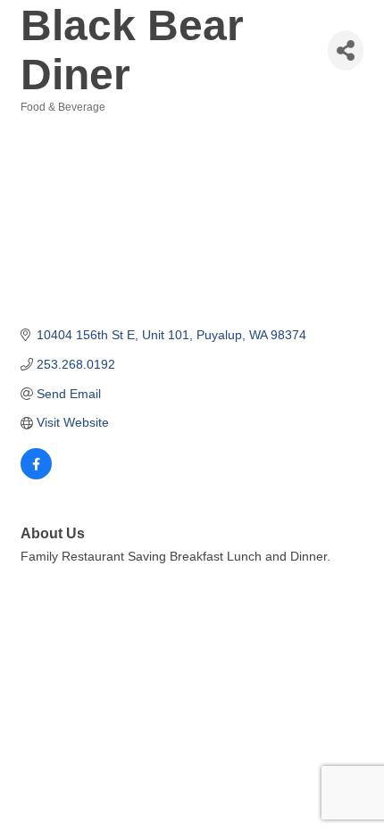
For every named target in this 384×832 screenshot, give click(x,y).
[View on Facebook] (36, 475)
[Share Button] (345, 50)
